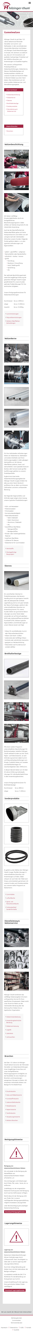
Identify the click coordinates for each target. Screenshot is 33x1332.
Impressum (4, 1327)
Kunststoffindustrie (12, 1098)
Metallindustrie (11, 1106)
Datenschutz (14, 1327)
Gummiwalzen (16, 1320)
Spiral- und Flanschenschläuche (12, 903)
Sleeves (9, 100)
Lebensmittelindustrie (13, 1102)
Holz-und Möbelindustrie (14, 1095)
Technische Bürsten (16, 1323)
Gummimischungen (12, 314)
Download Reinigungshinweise (15, 1212)
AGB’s (22, 1327)
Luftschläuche (10, 898)
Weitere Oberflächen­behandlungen (13, 322)
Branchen (10, 131)
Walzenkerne (11, 97)
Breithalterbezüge (12, 103)
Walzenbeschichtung (13, 94)
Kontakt (28, 1327)
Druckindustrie (11, 1091)
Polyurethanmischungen (14, 317)
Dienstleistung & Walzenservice (12, 110)
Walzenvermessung (12, 1026)
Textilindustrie (10, 1113)
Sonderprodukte (12, 106)
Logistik (8, 1030)
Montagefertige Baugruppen (11, 553)
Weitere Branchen (12, 1120)
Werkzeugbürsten (16, 1318)
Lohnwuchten (10, 1037)
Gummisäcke (10, 894)
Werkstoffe (10, 548)
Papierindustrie (11, 1109)
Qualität (16, 1330)
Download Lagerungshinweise (15, 1290)
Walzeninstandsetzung (13, 1017)
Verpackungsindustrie (13, 1117)
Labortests (9, 1033)
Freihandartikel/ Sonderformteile (11, 908)
